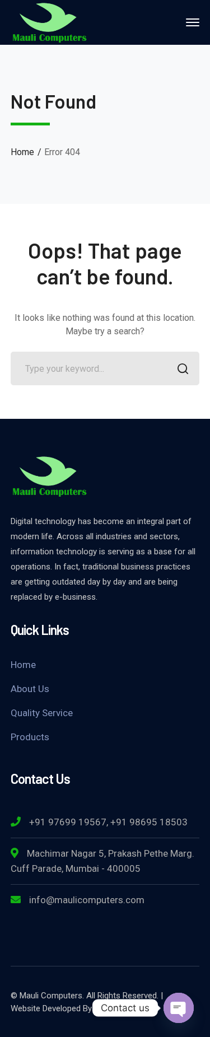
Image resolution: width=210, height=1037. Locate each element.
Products (30, 736)
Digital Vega (115, 1008)
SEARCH (182, 368)
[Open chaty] (179, 1008)
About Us (30, 688)
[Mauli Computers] (50, 21)
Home (22, 152)
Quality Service (42, 712)
